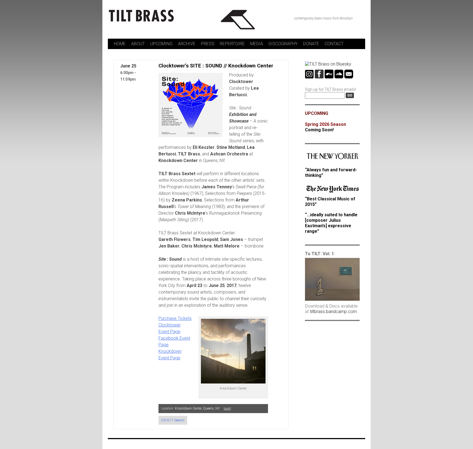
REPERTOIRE (232, 43)
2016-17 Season (172, 420)
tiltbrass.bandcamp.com (333, 311)
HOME (120, 43)
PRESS (207, 43)
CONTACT (334, 43)
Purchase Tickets (175, 318)
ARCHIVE (186, 43)
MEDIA (256, 43)
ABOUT (138, 43)
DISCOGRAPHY (283, 43)
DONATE (311, 43)
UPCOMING (161, 43)
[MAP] (227, 408)
